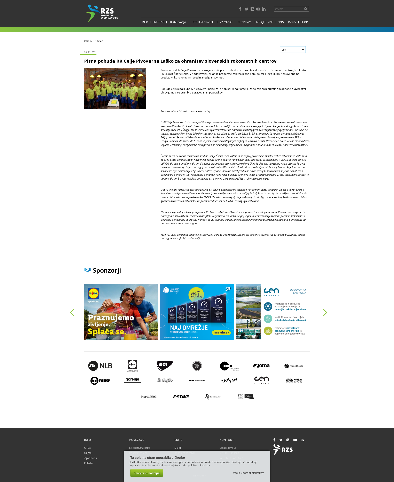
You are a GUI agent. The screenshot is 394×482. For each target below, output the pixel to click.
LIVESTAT (158, 22)
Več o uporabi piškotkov (248, 472)
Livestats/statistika (139, 448)
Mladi (177, 448)
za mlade (226, 22)
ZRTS (280, 22)
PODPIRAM (244, 22)
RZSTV (292, 22)
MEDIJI (260, 22)
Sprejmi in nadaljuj (147, 473)
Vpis (270, 22)
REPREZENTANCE (203, 22)
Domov (88, 40)
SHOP (304, 22)
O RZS (87, 448)
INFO (145, 22)
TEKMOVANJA (178, 22)
